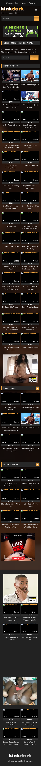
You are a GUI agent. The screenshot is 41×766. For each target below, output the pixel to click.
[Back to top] (33, 759)
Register (32, 3)
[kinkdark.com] (16, 9)
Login (24, 3)
